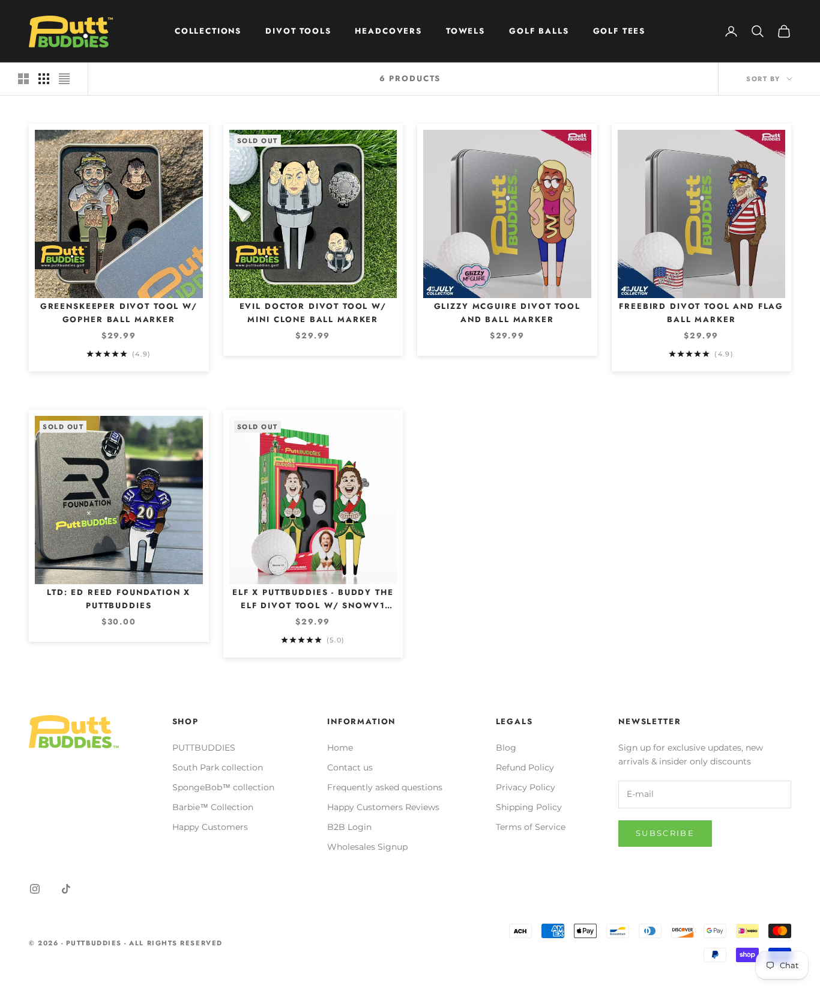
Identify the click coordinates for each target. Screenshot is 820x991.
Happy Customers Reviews (383, 807)
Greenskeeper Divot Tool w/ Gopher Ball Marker (118, 312)
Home (340, 747)
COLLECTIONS (208, 31)
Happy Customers (210, 827)
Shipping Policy (529, 807)
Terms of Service (530, 827)
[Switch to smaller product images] (43, 79)
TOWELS (465, 31)
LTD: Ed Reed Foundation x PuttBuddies (118, 599)
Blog (506, 747)
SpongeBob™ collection (223, 787)
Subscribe (665, 833)
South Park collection (217, 767)
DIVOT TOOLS (298, 31)
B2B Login (349, 827)
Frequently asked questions (384, 787)
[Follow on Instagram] (35, 889)
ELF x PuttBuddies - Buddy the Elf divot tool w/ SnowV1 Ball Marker (313, 600)
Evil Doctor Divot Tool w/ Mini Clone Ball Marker (313, 312)
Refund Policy (525, 767)
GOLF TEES (619, 31)
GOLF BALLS (538, 31)
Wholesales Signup (367, 846)
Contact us (350, 767)
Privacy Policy (525, 787)
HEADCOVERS (388, 31)
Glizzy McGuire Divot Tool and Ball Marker (507, 312)
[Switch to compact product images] (64, 79)
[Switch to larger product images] (23, 79)
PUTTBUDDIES (203, 747)
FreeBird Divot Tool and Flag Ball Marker (701, 312)
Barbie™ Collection (212, 807)
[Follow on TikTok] (66, 889)
